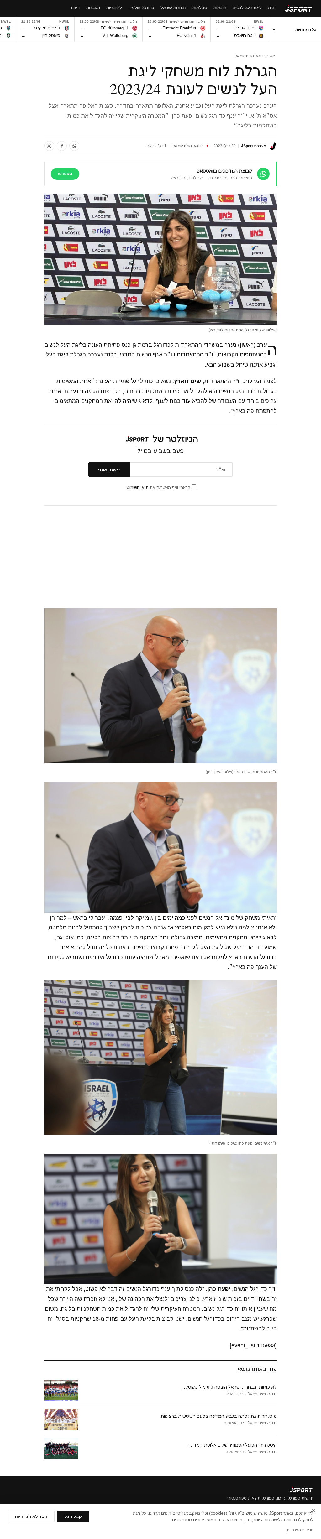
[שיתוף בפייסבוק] (62, 146)
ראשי (273, 56)
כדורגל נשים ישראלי (250, 56)
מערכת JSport (253, 146)
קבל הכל (73, 1516)
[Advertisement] (160, 557)
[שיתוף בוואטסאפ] (74, 146)
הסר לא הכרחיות (31, 1516)
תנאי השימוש (138, 487)
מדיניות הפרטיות (300, 1530)
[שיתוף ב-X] (49, 146)
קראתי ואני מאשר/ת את (159, 487)
